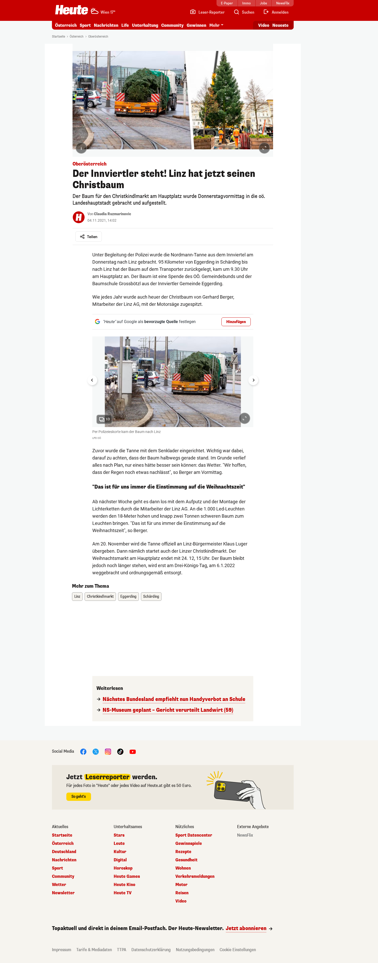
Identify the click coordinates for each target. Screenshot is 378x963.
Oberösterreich (98, 36)
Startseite (58, 36)
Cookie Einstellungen (238, 949)
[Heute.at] (71, 10)
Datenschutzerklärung (151, 949)
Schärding (151, 596)
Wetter (59, 884)
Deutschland (64, 851)
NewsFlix (245, 835)
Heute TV (123, 893)
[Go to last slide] (92, 380)
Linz (77, 596)
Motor (181, 884)
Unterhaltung (145, 25)
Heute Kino (124, 884)
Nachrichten (64, 860)
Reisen (181, 893)
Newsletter (63, 893)
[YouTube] (133, 751)
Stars (119, 835)
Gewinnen (196, 25)
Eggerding (128, 596)
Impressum (61, 949)
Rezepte (183, 851)
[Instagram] (108, 751)
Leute (119, 843)
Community (172, 25)
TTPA (121, 949)
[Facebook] (83, 751)
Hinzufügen (236, 321)
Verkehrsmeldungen (194, 876)
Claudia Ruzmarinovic (112, 214)
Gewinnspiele (188, 843)
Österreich (66, 25)
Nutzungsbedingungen (195, 949)
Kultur (120, 851)
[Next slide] (253, 380)
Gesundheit (186, 860)
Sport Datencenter (193, 835)
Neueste (280, 25)
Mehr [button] (214, 25)
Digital (120, 860)
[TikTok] (120, 751)
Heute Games (127, 876)
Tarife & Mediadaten (94, 949)
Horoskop (123, 868)
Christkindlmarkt (100, 596)
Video (263, 25)
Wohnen (183, 868)
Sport (85, 25)
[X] (96, 751)
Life (125, 25)
